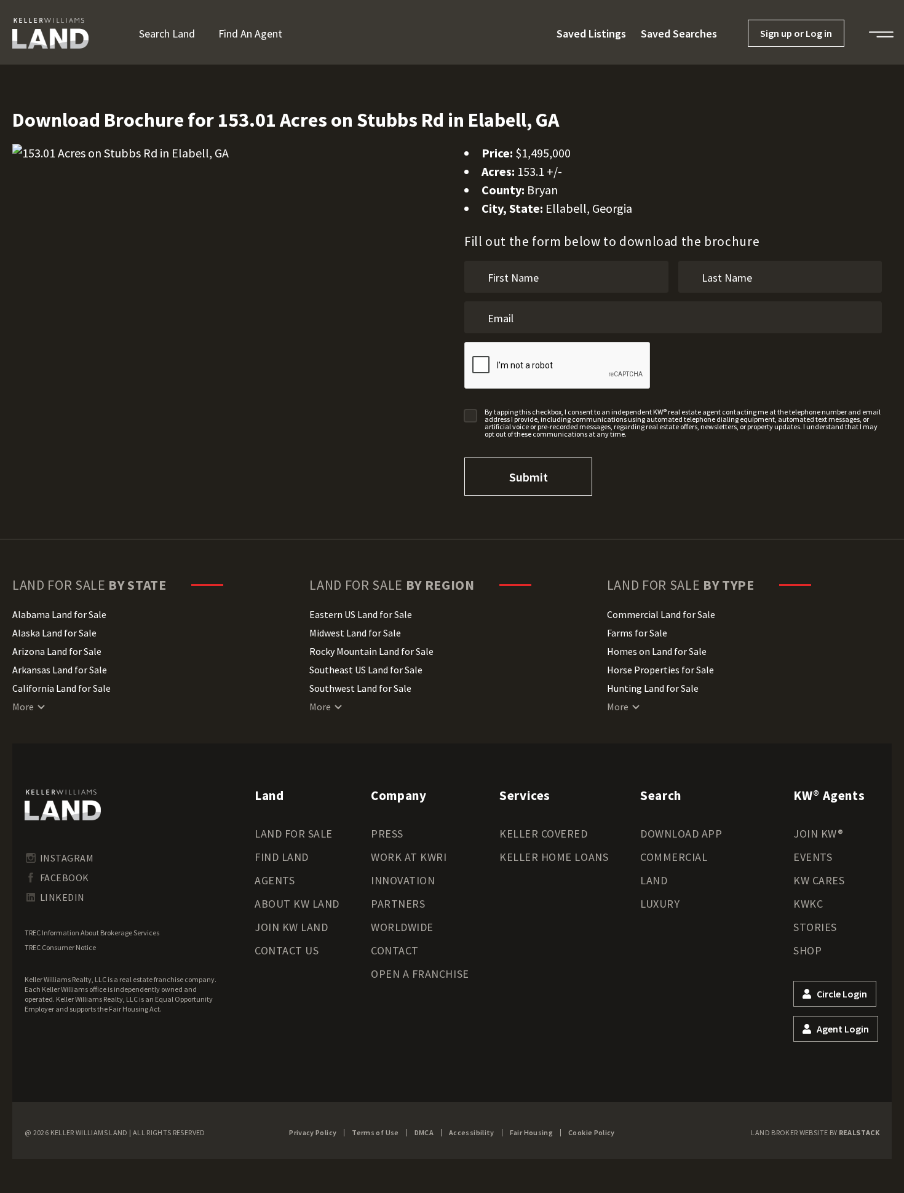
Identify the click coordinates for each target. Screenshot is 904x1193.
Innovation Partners (403, 892)
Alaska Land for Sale (54, 633)
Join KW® (818, 833)
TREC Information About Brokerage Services (92, 932)
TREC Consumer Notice (60, 947)
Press (387, 833)
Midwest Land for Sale (355, 633)
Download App (681, 833)
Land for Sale (294, 833)
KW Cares (818, 880)
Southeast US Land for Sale (365, 670)
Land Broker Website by (815, 1132)
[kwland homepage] (63, 805)
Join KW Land (291, 927)
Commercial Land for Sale (661, 614)
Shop (807, 950)
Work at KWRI (408, 857)
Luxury (660, 904)
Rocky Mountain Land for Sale (371, 651)
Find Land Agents (282, 868)
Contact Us (287, 950)
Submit (528, 477)
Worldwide (402, 927)
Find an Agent (250, 33)
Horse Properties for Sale (660, 670)
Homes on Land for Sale (657, 651)
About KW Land (297, 904)
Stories (815, 927)
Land (653, 880)
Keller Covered (543, 833)
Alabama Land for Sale (59, 614)
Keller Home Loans (553, 857)
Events (812, 857)
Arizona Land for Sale (56, 651)
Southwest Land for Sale (360, 688)
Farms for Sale (637, 633)
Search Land (167, 33)
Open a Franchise (420, 974)
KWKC (808, 904)
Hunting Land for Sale (653, 688)
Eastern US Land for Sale (360, 614)
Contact (395, 950)
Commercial (673, 857)
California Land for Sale (61, 688)
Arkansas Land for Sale (59, 670)
